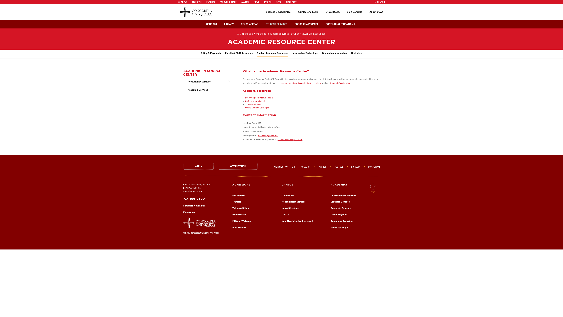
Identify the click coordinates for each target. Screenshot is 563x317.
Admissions (241, 184)
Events (268, 2)
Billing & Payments (211, 53)
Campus (287, 184)
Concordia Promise (306, 24)
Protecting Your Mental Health (259, 98)
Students (197, 2)
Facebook (305, 167)
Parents (210, 2)
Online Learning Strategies (257, 108)
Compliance (288, 195)
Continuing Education (339, 24)
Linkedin (355, 167)
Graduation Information (334, 53)
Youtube (338, 167)
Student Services (276, 24)
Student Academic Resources (272, 53)
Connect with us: (284, 167)
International (239, 227)
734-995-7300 (194, 198)
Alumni (245, 2)
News (256, 2)
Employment (189, 212)
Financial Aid (239, 214)
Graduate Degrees (340, 202)
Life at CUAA (332, 11)
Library (229, 24)
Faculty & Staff (228, 2)
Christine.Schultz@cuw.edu (290, 139)
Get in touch (238, 166)
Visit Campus (354, 11)
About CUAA (376, 11)
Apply (183, 2)
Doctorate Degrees (341, 208)
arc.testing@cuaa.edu (268, 135)
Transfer (236, 202)
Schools (211, 24)
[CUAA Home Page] (196, 12)
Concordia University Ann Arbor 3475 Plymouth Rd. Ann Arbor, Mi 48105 (197, 188)
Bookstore (356, 53)
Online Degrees (339, 214)
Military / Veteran (241, 221)
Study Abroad (249, 24)
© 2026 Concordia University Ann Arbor (201, 233)
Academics (339, 184)
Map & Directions (290, 208)
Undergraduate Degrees (343, 195)
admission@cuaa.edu (194, 206)
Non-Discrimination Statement (297, 221)
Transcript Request (340, 227)
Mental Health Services (293, 202)
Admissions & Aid (308, 11)
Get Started (238, 195)
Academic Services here (340, 83)
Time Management (253, 104)
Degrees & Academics (278, 11)
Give (278, 2)
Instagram (374, 167)
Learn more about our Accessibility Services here (299, 83)
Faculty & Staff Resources (239, 53)
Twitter (322, 167)
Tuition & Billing (240, 208)
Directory (291, 2)
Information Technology (305, 53)
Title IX (285, 214)
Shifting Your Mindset (255, 101)
